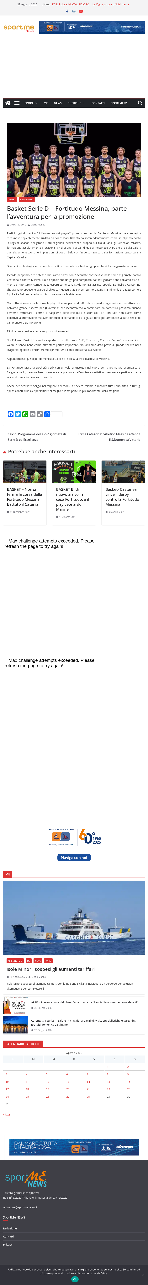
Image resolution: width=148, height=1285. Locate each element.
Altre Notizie (15, 961)
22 (108, 1089)
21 (88, 1089)
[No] (143, 1275)
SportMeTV (119, 103)
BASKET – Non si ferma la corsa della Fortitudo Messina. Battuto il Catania (24, 497)
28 (88, 1096)
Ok (75, 1279)
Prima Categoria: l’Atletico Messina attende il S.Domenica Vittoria (109, 437)
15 (108, 1081)
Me (46, 103)
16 (128, 1081)
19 (47, 1089)
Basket (11, 199)
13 (67, 1081)
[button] (35, 103)
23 (128, 1089)
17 (7, 1089)
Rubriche (74, 103)
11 (27, 1081)
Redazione (10, 1228)
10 (7, 1081)
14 (88, 1081)
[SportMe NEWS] (7, 103)
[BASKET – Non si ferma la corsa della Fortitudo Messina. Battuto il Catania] (24, 463)
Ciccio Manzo (38, 224)
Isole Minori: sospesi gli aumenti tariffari (51, 969)
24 (7, 1096)
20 (67, 1089)
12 (47, 1081)
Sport (29, 103)
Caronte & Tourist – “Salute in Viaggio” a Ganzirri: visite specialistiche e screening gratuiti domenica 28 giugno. (83, 1022)
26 (47, 1096)
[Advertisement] (74, 69)
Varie (48, 961)
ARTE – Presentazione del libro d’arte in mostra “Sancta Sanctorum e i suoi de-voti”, (85, 1002)
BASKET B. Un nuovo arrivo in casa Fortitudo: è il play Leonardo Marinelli (72, 499)
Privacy (8, 1244)
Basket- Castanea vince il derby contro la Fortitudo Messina (122, 497)
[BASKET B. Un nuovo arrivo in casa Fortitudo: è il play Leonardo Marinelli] (74, 463)
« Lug (6, 1114)
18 (27, 1089)
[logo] (26, 1170)
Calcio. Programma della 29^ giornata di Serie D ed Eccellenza (37, 437)
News (58, 103)
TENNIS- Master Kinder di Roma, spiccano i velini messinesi (89, 4)
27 (67, 1096)
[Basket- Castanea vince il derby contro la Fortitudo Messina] (123, 463)
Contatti (98, 103)
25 (27, 1096)
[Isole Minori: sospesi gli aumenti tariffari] (74, 918)
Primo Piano (27, 199)
